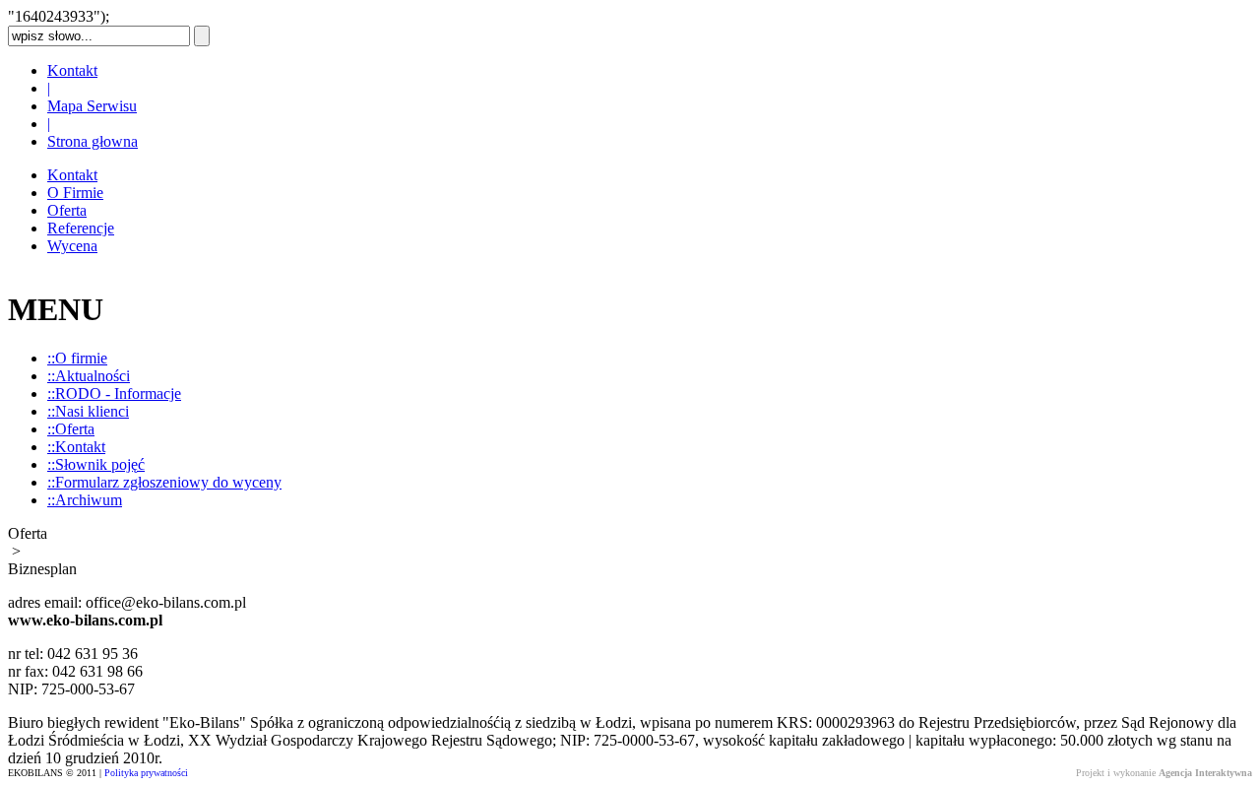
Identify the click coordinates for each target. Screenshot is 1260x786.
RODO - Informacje (114, 393)
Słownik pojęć (96, 464)
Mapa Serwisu (92, 106)
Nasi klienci (88, 411)
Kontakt (72, 70)
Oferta (67, 210)
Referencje (80, 228)
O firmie (77, 358)
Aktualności (88, 375)
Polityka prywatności (146, 772)
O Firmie (75, 192)
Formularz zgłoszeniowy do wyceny (164, 482)
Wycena (72, 245)
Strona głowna (92, 141)
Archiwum (84, 499)
